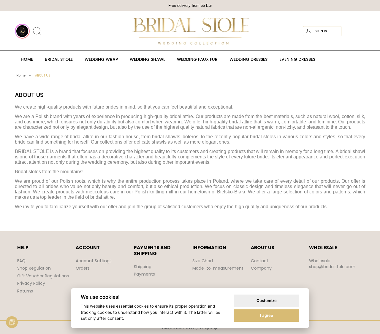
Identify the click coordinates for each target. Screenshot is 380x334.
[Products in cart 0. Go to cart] (360, 31)
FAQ (21, 261)
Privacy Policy (31, 283)
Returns (25, 291)
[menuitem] (27, 59)
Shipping (142, 267)
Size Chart (202, 261)
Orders (83, 268)
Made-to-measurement (217, 268)
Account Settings (94, 261)
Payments (144, 274)
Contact (259, 261)
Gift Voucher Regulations (43, 276)
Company (261, 268)
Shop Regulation (34, 268)
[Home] (190, 31)
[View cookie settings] (12, 322)
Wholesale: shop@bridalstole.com (332, 264)
